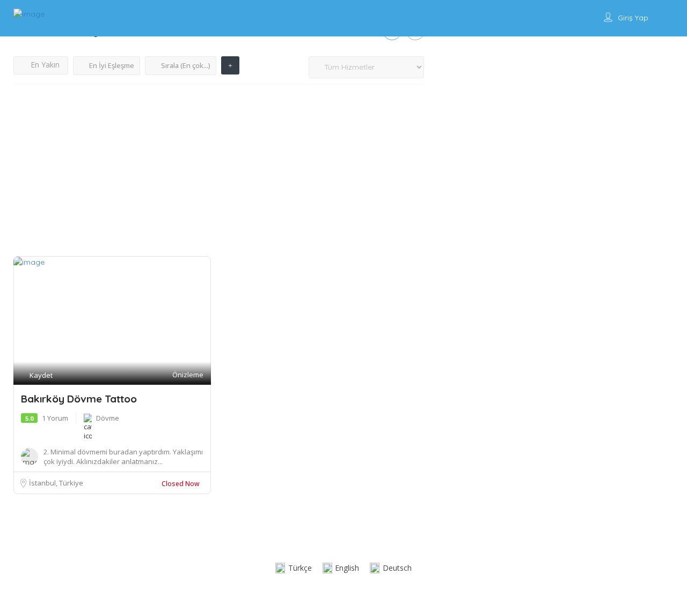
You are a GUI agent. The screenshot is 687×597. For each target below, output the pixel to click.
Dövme (107, 418)
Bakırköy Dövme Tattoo (79, 398)
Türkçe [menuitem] (300, 568)
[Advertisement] (218, 176)
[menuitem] (293, 568)
